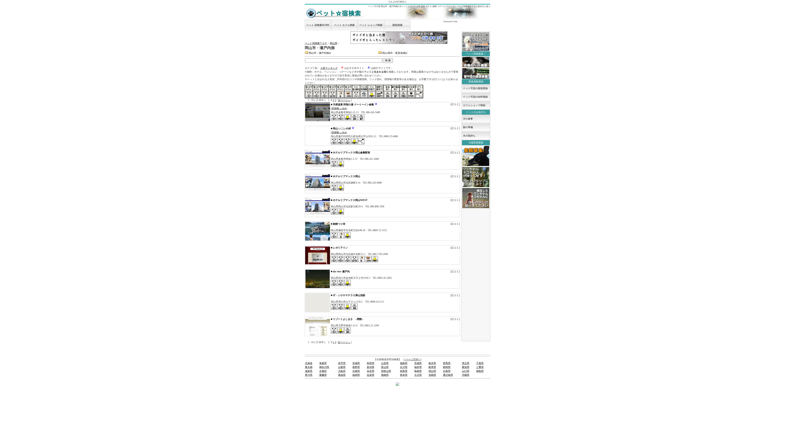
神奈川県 (324, 367)
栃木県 (432, 363)
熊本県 (403, 375)
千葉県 (480, 363)
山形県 (385, 363)
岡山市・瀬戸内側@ (320, 53)
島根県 (418, 371)
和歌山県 (386, 371)
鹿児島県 (448, 375)
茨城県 (418, 363)
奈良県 (370, 371)
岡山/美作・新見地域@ (394, 53)
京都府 (323, 371)
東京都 (308, 367)
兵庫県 (356, 371)
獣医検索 (397, 25)
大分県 (418, 375)
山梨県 (342, 367)
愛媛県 (323, 375)
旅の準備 (468, 127)
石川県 (403, 367)
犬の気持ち (469, 135)
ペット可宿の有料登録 (475, 96)
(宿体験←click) (339, 108)
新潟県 (370, 367)
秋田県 (370, 363)
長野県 (356, 367)
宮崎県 (432, 375)
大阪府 (342, 371)
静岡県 (446, 367)
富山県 (385, 367)
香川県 (308, 375)
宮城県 (356, 363)
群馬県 (446, 363)
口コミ (455, 104)
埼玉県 (465, 363)
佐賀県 (370, 375)
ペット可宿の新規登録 (475, 88)
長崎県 (385, 375)
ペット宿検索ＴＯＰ (316, 43)
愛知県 (465, 367)
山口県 (465, 371)
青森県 (323, 363)
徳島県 (480, 371)
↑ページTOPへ (412, 359)
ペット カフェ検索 (344, 25)
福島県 (403, 363)
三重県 (480, 367)
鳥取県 (403, 371)
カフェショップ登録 (474, 105)
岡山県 (333, 43)
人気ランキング (329, 68)
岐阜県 (432, 367)
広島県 (446, 371)
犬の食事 (468, 118)
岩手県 (342, 363)
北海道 (308, 363)
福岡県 (356, 375)
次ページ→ (344, 100)
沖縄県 (465, 375)
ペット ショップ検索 (370, 25)
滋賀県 (308, 371)
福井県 (418, 367)
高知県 (342, 375)
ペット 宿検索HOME (317, 25)
